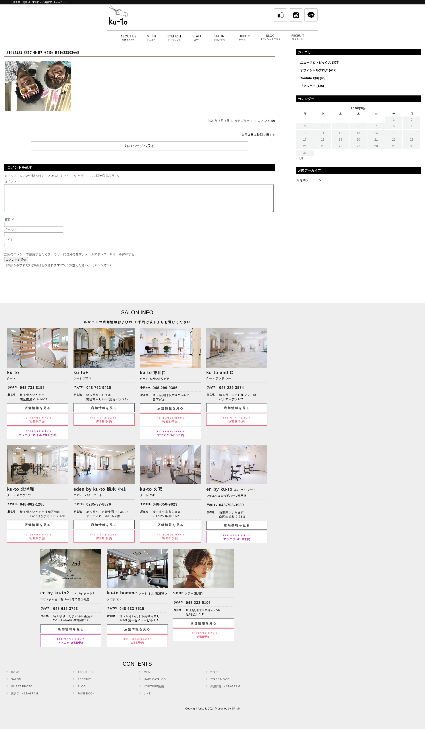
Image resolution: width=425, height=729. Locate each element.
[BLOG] (270, 37)
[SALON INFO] (219, 37)
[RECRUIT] (297, 37)
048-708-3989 (231, 505)
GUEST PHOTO (22, 686)
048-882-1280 (32, 504)
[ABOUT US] (128, 37)
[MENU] (151, 37)
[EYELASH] (174, 37)
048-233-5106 (198, 603)
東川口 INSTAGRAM (24, 693)
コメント (12, 181)
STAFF (214, 672)
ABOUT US (85, 672)
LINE (147, 693)
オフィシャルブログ (314, 70)
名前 (9, 219)
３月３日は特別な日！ (256, 134)
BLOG (81, 686)
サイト (9, 239)
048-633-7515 (132, 609)
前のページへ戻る (140, 146)
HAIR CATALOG (155, 679)
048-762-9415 (98, 388)
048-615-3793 (65, 609)
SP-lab (236, 708)
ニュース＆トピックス (315, 62)
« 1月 (299, 158)
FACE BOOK (86, 693)
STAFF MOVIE (220, 679)
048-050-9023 (165, 504)
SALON (16, 679)
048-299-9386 (165, 388)
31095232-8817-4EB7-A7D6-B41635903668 (42, 52)
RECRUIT (84, 679)
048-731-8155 (32, 388)
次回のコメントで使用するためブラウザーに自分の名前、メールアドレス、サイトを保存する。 (70, 254)
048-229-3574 (231, 388)
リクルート (308, 85)
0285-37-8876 (98, 504)
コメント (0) (266, 120)
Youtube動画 (309, 78)
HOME (15, 672)
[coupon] (243, 37)
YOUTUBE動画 (154, 686)
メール (10, 229)
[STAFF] (197, 37)
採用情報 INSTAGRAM (225, 686)
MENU (148, 672)
